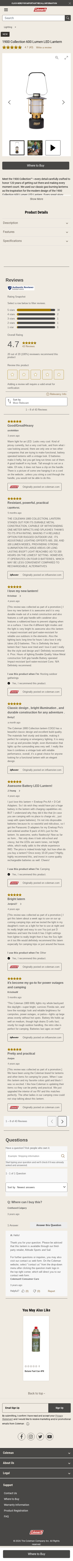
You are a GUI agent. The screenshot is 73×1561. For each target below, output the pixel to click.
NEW (5, 34)
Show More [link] (36, 198)
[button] (35, 166)
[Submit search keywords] (68, 18)
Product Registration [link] (16, 1510)
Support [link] (8, 1485)
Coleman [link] (8, 1453)
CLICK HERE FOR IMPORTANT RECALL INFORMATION (34, 3)
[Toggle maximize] (66, 57)
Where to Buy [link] (11, 1498)
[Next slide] (63, 102)
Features (8, 232)
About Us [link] (8, 1463)
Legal (6, 1473)
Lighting (8, 27)
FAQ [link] (6, 1516)
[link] (27, 1423)
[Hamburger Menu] (6, 9)
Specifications (12, 241)
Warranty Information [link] (16, 1504)
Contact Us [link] (10, 1493)
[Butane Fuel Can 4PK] (36, 1348)
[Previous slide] (9, 102)
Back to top (36, 1393)
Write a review (43, 47)
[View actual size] (56, 57)
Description (10, 223)
